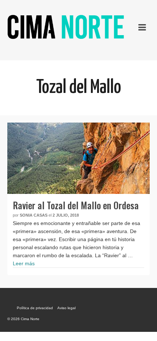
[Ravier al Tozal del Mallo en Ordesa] (78, 158)
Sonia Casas (33, 215)
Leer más (24, 263)
